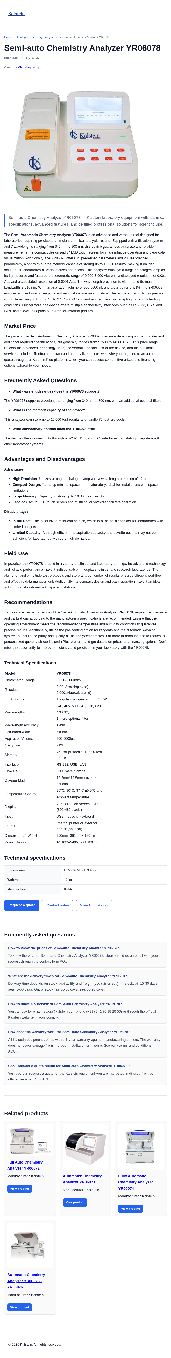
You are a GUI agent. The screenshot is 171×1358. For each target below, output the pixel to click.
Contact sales (57, 905)
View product (19, 1188)
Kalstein (16, 13)
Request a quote (21, 905)
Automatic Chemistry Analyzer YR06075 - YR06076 (26, 1281)
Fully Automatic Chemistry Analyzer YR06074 (135, 1182)
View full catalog (94, 905)
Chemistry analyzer (31, 67)
